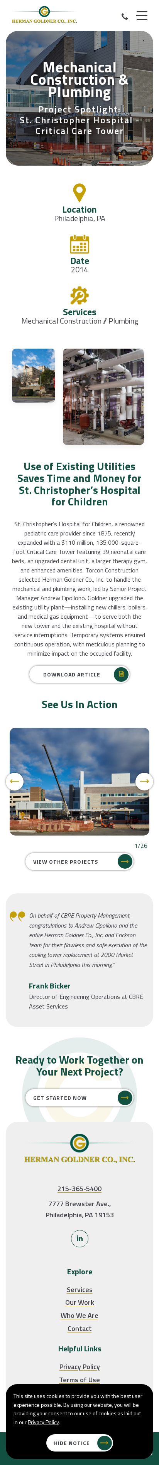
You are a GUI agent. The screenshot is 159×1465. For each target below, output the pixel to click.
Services (80, 1289)
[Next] (144, 781)
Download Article (71, 674)
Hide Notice (72, 1443)
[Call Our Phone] (125, 17)
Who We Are (79, 1315)
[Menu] (141, 15)
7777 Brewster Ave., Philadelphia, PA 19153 (80, 1209)
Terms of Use (79, 1379)
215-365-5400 (79, 1188)
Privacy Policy (79, 1366)
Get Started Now (60, 1098)
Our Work (79, 1302)
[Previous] (15, 781)
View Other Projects (65, 862)
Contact (80, 1328)
